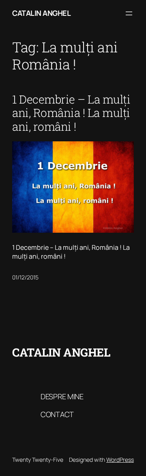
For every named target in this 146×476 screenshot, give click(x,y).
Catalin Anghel (41, 13)
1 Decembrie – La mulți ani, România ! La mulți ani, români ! (71, 113)
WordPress (120, 459)
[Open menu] (129, 13)
